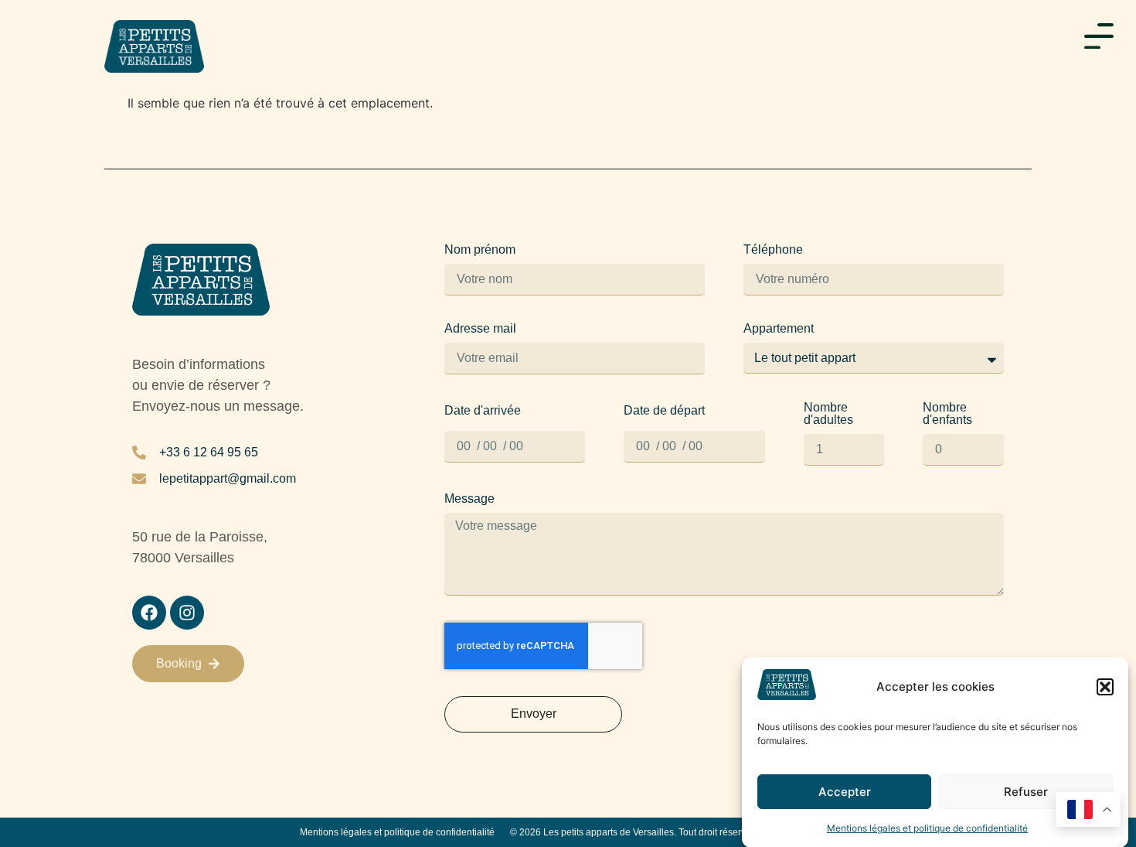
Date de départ (664, 411)
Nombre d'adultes (828, 413)
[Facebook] (149, 613)
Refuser (1026, 791)
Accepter (844, 791)
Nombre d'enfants (947, 413)
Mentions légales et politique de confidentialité (927, 827)
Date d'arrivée (482, 411)
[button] (1105, 687)
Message (469, 499)
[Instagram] (187, 613)
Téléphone (773, 250)
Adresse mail (480, 329)
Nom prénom (479, 250)
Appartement (778, 329)
